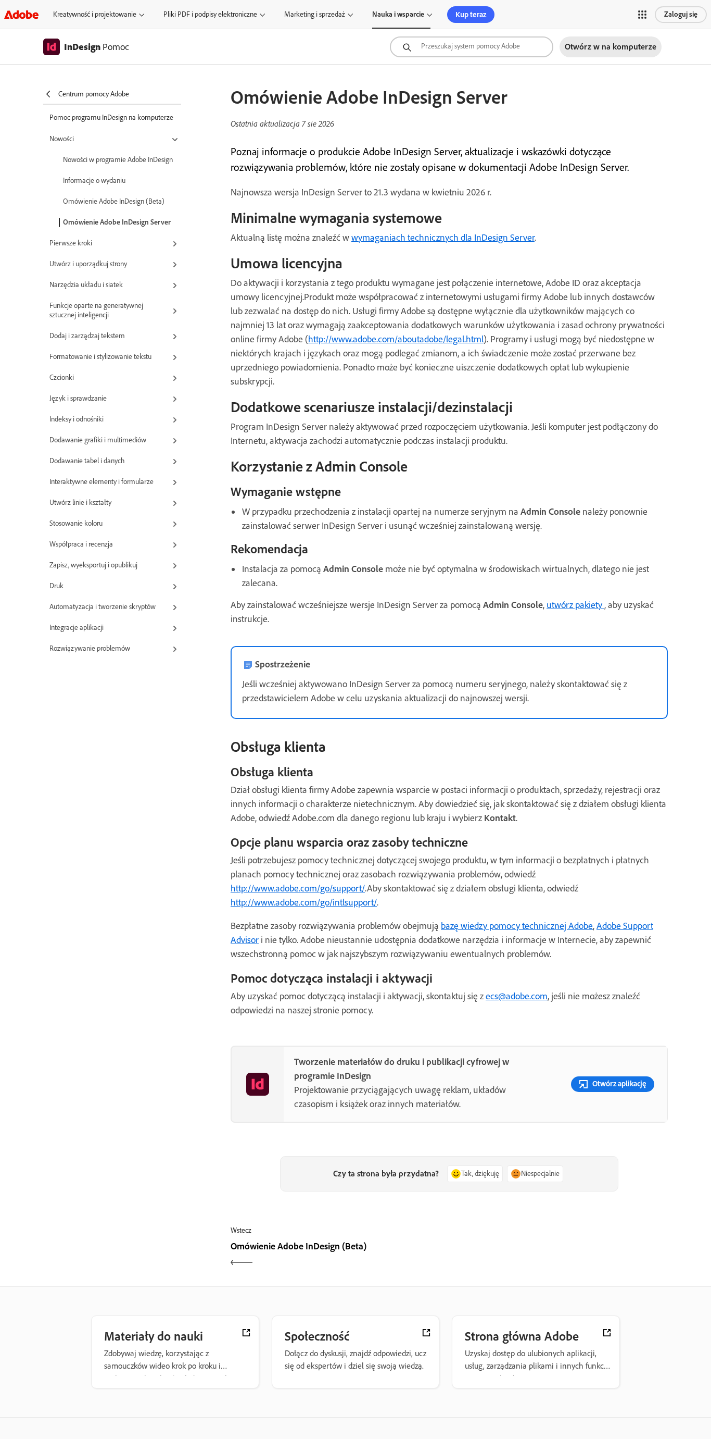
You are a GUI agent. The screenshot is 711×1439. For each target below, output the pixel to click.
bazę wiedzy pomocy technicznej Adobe (517, 926)
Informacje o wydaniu (94, 180)
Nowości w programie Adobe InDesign (118, 159)
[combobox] (471, 46)
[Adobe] (21, 14)
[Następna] (560, 1255)
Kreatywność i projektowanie (94, 14)
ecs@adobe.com (517, 996)
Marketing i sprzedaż (314, 14)
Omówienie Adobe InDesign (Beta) (113, 201)
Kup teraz (470, 14)
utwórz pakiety (575, 605)
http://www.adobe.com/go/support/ (298, 888)
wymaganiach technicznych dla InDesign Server (443, 237)
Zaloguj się (680, 14)
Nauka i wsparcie (398, 14)
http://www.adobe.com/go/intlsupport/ (304, 902)
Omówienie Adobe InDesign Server (117, 222)
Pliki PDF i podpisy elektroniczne (210, 14)
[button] (642, 14)
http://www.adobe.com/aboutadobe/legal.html (396, 339)
